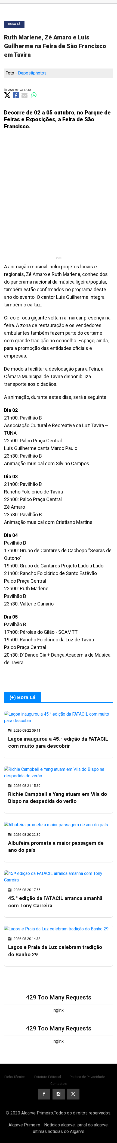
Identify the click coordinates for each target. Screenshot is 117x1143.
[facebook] (44, 1094)
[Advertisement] (58, 195)
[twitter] (73, 1094)
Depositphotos (32, 73)
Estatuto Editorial (47, 1077)
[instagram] (59, 1094)
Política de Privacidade (87, 1077)
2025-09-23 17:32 (19, 89)
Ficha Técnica (15, 1077)
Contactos (58, 1084)
